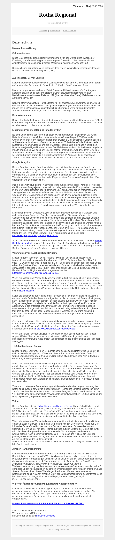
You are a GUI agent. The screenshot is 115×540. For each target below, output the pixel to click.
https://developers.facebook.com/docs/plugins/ (35, 273)
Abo (88, 6)
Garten (88, 525)
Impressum (64, 529)
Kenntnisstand (27, 290)
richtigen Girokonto (45, 516)
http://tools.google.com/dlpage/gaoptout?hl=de (35, 235)
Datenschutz (52, 529)
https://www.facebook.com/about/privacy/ (55, 328)
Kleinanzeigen (63, 525)
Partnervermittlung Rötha (33, 525)
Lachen (96, 525)
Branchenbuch (69, 31)
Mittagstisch (55, 31)
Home (18, 525)
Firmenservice (77, 525)
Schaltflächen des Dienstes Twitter (55, 406)
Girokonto (50, 525)
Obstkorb (43, 31)
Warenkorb (78, 6)
